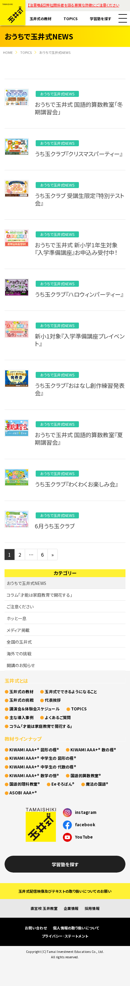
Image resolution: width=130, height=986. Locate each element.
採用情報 (92, 908)
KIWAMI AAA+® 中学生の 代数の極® (42, 767)
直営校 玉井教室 (44, 908)
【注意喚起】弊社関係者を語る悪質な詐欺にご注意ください (73, 5)
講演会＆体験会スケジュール (34, 709)
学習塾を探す (100, 18)
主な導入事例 (21, 717)
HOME (8, 52)
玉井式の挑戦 (21, 700)
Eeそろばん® (62, 784)
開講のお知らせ (21, 665)
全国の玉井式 (19, 642)
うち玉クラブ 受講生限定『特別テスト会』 (80, 199)
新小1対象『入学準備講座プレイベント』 (80, 340)
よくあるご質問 (58, 717)
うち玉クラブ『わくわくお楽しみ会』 (76, 484)
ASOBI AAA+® (23, 793)
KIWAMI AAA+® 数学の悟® (34, 775)
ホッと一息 (16, 618)
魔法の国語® (97, 784)
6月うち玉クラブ (55, 526)
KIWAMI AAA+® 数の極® (93, 750)
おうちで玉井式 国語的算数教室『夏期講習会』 (79, 439)
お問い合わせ (36, 927)
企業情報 (71, 908)
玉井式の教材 (40, 18)
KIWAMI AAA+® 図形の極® (34, 750)
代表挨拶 (53, 700)
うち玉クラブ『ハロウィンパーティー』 (79, 294)
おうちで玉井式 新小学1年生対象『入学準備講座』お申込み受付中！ (76, 249)
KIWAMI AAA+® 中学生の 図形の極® (42, 758)
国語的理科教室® (24, 784)
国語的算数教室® (85, 775)
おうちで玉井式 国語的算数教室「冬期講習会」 (79, 108)
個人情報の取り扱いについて (76, 927)
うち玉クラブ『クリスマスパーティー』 (78, 154)
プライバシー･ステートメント (65, 935)
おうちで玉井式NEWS (57, 93)
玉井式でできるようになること (71, 691)
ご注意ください (20, 607)
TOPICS (70, 18)
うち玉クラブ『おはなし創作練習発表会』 (80, 389)
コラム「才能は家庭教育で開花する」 (39, 595)
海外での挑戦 (19, 654)
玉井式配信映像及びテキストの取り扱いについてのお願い (65, 891)
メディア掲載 (18, 630)
